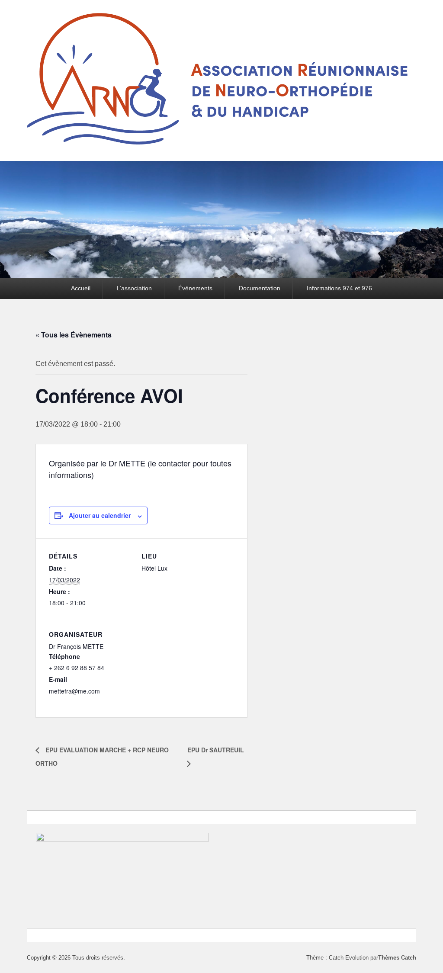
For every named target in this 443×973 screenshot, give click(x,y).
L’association (134, 288)
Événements (195, 288)
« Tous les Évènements (73, 335)
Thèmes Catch (397, 957)
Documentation (259, 288)
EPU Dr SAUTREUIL (215, 749)
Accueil (80, 288)
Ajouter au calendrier (100, 515)
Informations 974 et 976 (339, 288)
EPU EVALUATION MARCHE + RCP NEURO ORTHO (102, 756)
